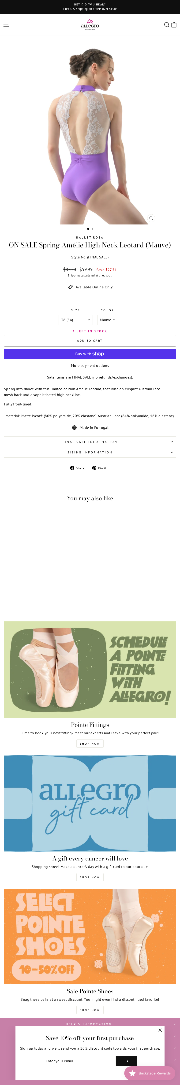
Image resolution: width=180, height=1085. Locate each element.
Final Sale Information (90, 442)
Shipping (74, 275)
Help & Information (89, 1024)
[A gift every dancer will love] (90, 803)
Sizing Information (90, 452)
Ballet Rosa (90, 237)
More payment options (90, 365)
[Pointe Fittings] (90, 669)
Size (75, 310)
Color (107, 310)
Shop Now (90, 743)
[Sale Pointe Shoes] (90, 936)
